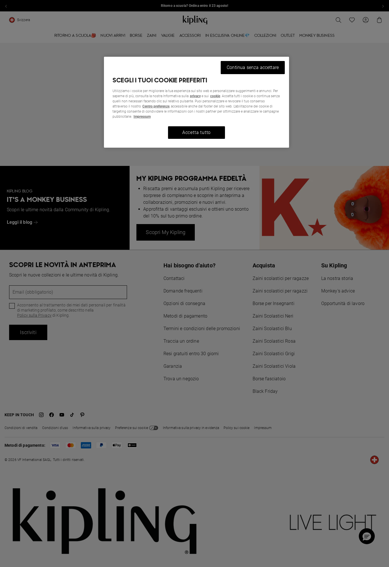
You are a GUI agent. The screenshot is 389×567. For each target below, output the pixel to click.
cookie (215, 96)
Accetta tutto (196, 132)
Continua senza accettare (253, 67)
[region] (196, 102)
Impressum (142, 117)
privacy (195, 96)
